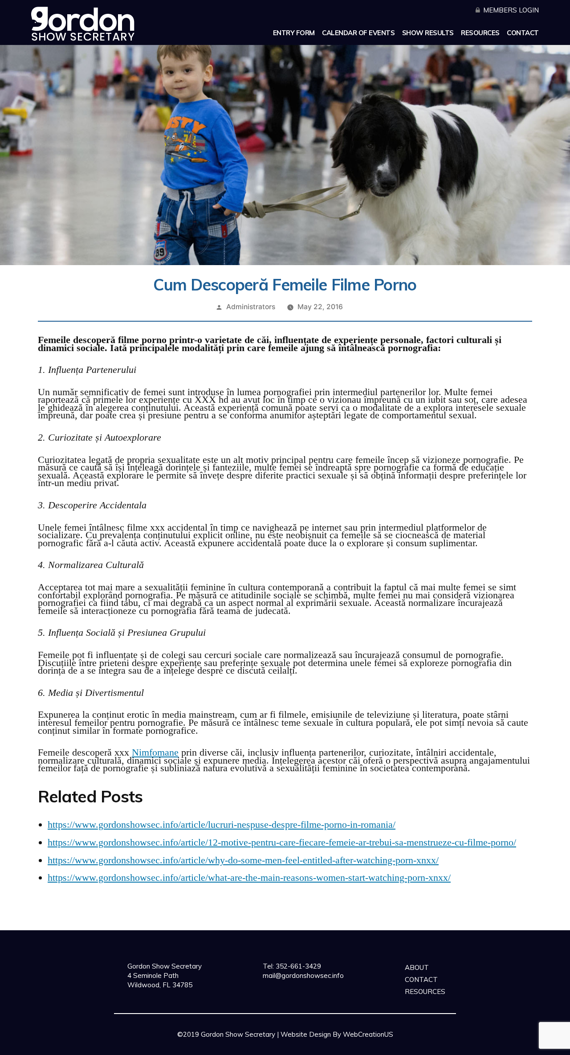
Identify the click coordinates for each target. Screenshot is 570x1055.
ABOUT (417, 967)
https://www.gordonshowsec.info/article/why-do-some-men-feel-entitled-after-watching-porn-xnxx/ (243, 860)
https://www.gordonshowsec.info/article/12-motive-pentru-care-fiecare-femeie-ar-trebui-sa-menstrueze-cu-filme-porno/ (282, 842)
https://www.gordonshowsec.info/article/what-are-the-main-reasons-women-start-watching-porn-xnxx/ (249, 877)
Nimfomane (155, 752)
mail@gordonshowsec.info (303, 975)
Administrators (250, 307)
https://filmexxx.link (274, 1046)
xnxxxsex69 (219, 1046)
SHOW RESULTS (428, 33)
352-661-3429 (297, 966)
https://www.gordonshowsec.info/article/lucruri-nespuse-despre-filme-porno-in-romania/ (221, 824)
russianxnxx (409, 1046)
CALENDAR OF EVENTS (358, 33)
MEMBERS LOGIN (511, 10)
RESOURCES (480, 33)
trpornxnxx (328, 1046)
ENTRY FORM (294, 33)
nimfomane (367, 1046)
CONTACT (523, 33)
